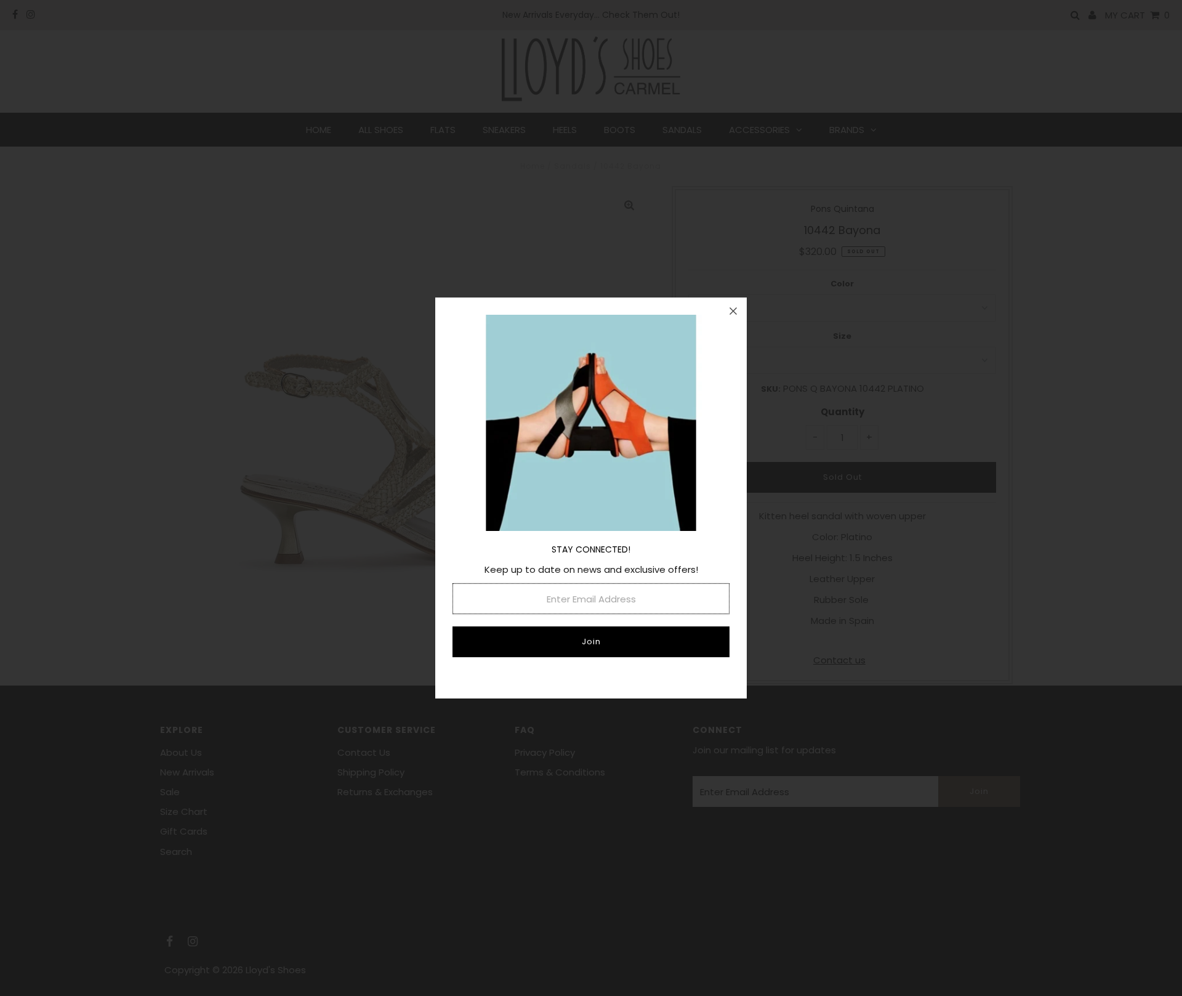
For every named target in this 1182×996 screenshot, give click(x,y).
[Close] (733, 311)
